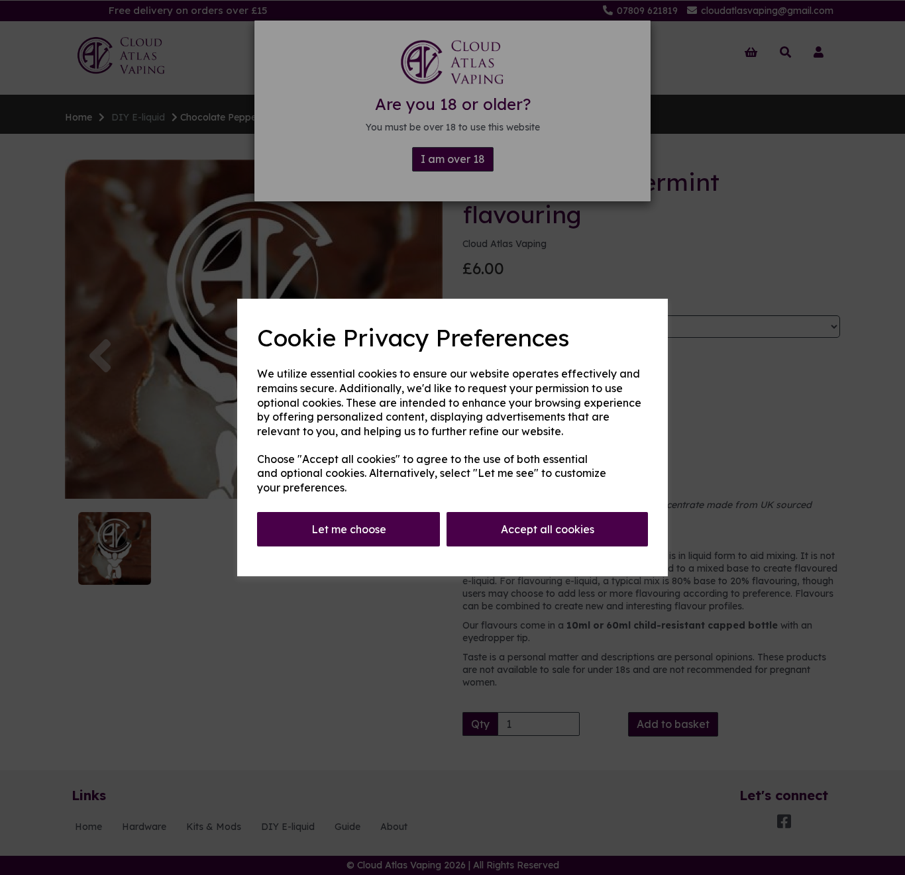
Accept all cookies (547, 529)
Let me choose (348, 529)
